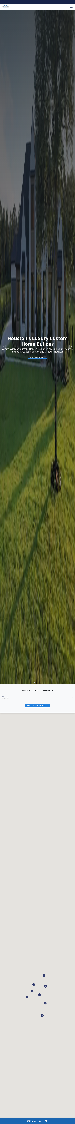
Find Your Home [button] (37, 357)
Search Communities (37, 706)
